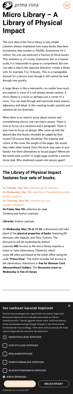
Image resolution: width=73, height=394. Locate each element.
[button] (36, 377)
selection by (31, 188)
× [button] (69, 306)
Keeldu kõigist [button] (53, 383)
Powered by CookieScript (16, 390)
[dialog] (36, 348)
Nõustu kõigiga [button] (20, 383)
